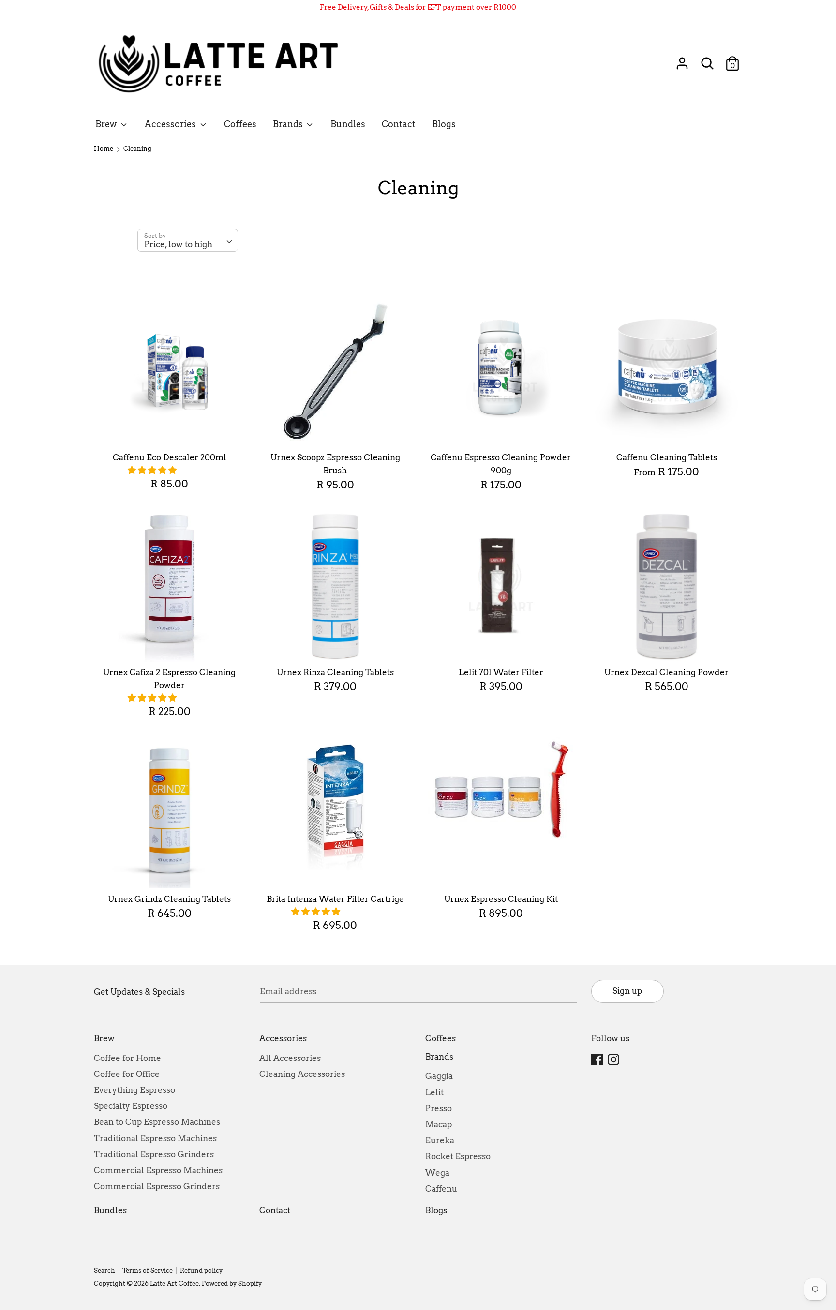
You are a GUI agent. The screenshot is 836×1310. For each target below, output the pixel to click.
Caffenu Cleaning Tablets (666, 457)
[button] (153, 470)
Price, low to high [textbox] (178, 244)
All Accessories (290, 1058)
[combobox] (187, 240)
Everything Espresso (134, 1090)
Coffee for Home (127, 1058)
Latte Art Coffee (174, 1283)
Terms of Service (147, 1270)
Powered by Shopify (232, 1283)
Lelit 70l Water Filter (501, 672)
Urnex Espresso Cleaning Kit (501, 899)
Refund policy (201, 1270)
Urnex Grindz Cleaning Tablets (169, 899)
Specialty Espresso (130, 1106)
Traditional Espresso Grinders (154, 1154)
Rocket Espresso (458, 1156)
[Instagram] (614, 1059)
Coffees (240, 124)
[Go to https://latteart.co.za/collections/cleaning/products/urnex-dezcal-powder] (667, 586)
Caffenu (441, 1188)
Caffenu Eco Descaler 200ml (169, 457)
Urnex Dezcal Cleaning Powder (666, 672)
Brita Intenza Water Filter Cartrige (335, 899)
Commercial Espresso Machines (158, 1170)
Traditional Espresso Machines (155, 1138)
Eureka (439, 1140)
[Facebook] (598, 1059)
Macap (438, 1124)
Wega (437, 1173)
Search (104, 1270)
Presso (438, 1108)
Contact (399, 124)
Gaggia (439, 1076)
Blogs (444, 124)
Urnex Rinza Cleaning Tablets (335, 672)
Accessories (171, 124)
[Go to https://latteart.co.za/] (223, 63)
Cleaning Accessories (302, 1074)
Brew (107, 124)
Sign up (627, 991)
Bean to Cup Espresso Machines (157, 1122)
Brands (289, 124)
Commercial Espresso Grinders (157, 1186)
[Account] (682, 60)
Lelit (434, 1092)
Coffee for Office (127, 1074)
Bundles (347, 124)
